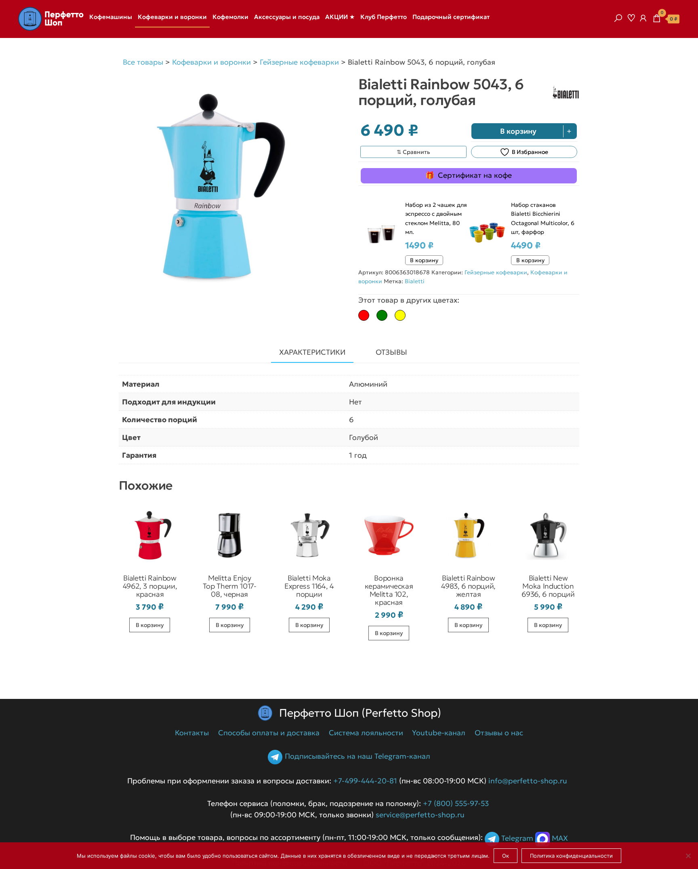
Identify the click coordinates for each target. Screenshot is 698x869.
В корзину (518, 131)
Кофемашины (110, 17)
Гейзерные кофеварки (299, 62)
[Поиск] (618, 18)
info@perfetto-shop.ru (526, 780)
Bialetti (415, 281)
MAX (560, 838)
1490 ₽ (419, 245)
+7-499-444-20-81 (365, 780)
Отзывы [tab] (391, 352)
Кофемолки (230, 17)
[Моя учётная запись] (643, 18)
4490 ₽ (525, 245)
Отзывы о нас (499, 732)
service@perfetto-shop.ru (419, 814)
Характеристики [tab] (312, 352)
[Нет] (688, 856)
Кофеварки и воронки (172, 17)
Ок (505, 855)
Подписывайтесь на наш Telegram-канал (357, 756)
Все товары (143, 62)
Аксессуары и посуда (287, 17)
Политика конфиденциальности (571, 855)
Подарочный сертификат (451, 17)
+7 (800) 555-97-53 (456, 803)
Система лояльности (366, 732)
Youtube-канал (438, 732)
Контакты (192, 732)
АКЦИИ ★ (340, 17)
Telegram (517, 838)
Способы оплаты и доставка (269, 732)
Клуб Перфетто (383, 17)
